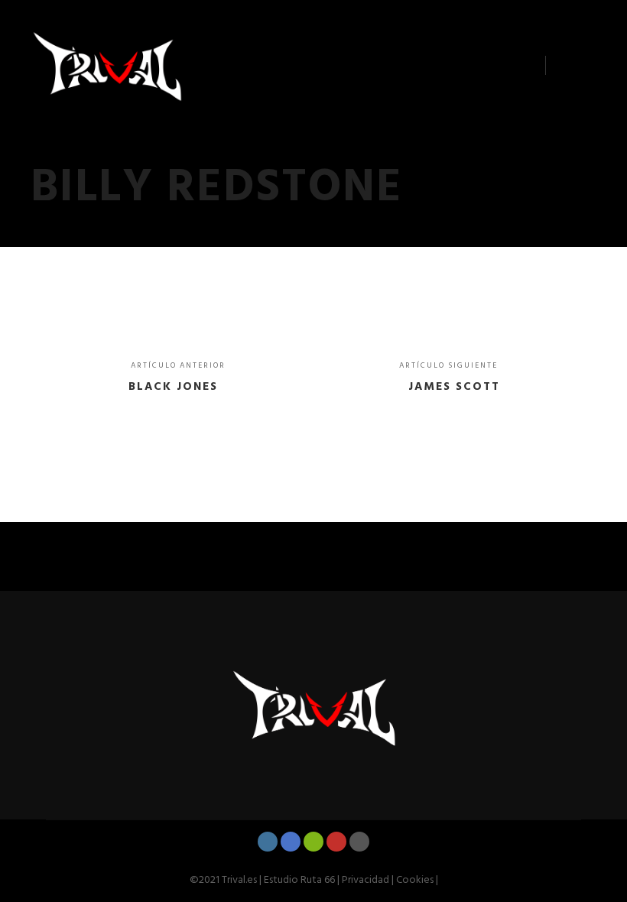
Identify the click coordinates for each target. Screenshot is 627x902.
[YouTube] (336, 842)
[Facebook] (291, 842)
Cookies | (416, 880)
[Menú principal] (571, 66)
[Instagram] (268, 842)
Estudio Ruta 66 (299, 880)
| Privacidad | (364, 880)
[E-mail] (359, 842)
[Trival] (107, 65)
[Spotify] (313, 842)
